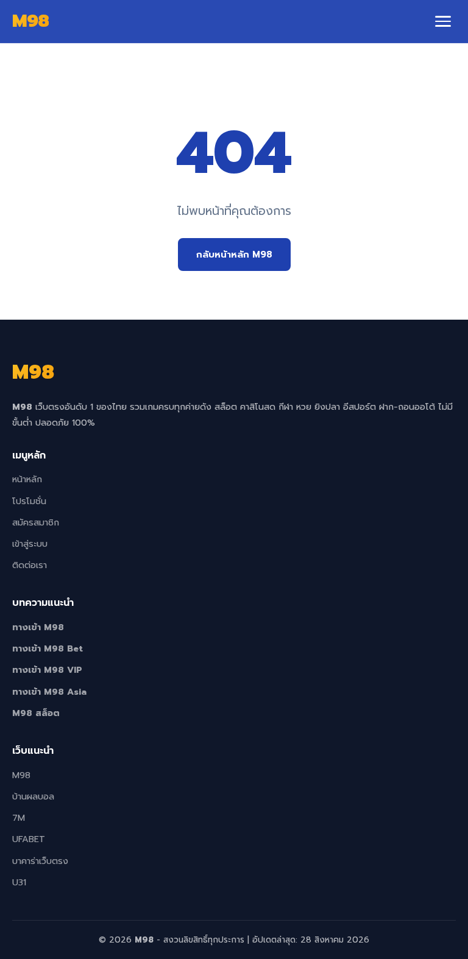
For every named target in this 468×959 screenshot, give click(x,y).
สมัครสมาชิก (35, 522)
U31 (19, 882)
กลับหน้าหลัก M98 (234, 254)
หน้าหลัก (27, 479)
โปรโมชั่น (29, 501)
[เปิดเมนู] (443, 21)
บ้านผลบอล (33, 796)
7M (18, 817)
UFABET (28, 839)
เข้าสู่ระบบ (30, 543)
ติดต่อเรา (29, 565)
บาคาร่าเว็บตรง (40, 861)
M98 (21, 775)
